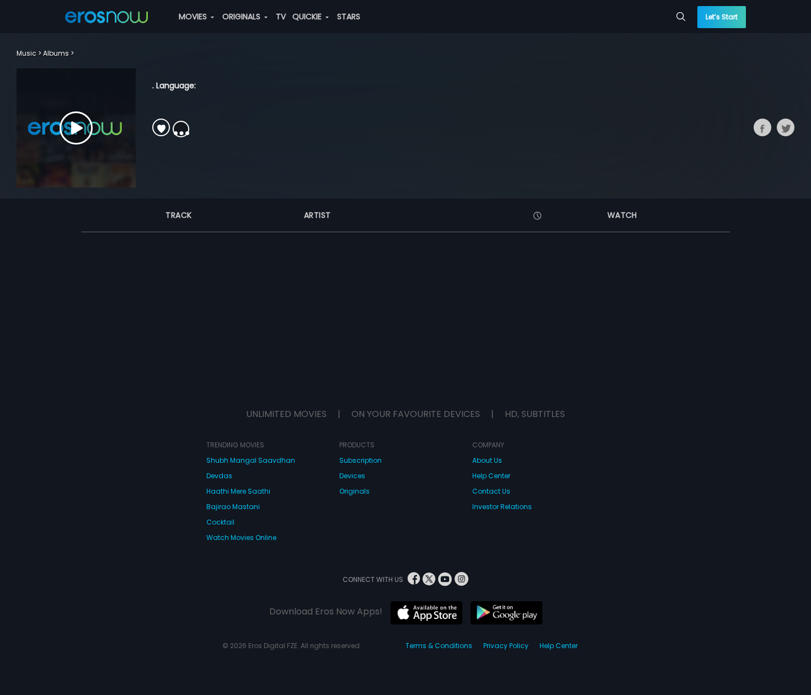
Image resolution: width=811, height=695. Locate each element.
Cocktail (220, 522)
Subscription (360, 460)
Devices (352, 475)
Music (26, 53)
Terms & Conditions (439, 645)
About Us (487, 460)
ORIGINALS (242, 16)
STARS (348, 16)
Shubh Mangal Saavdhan (250, 460)
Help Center (491, 475)
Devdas (219, 475)
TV (281, 16)
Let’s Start (722, 17)
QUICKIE (308, 16)
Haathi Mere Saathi (238, 491)
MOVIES (194, 16)
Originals (354, 491)
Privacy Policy (506, 645)
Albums (56, 53)
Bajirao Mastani (233, 506)
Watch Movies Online (241, 537)
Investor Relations (502, 506)
